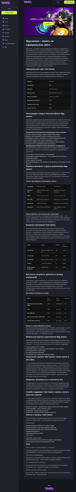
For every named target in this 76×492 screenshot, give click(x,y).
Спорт (6, 22)
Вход (9, 8)
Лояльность (8, 29)
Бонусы (7, 25)
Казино (6, 18)
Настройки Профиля (10, 43)
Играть (48, 23)
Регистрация (9, 12)
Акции (6, 40)
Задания (7, 36)
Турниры (7, 32)
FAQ (6, 47)
